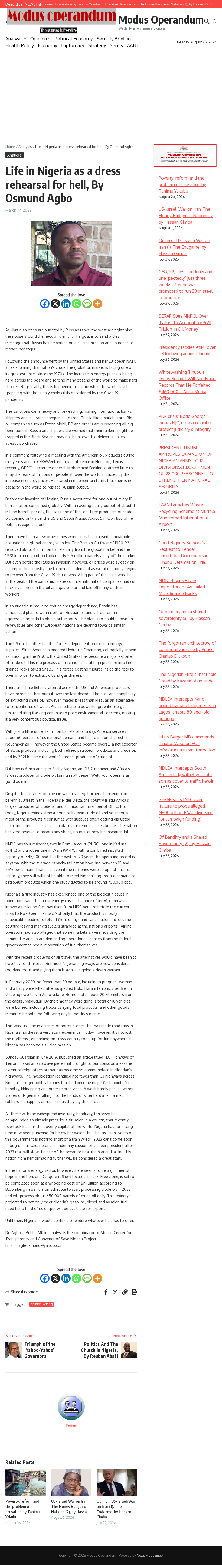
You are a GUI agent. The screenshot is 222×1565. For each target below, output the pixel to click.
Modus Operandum (161, 19)
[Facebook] (45, 303)
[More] (97, 303)
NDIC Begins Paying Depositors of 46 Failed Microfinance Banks (182, 587)
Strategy (97, 45)
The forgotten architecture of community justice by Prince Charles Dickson (187, 649)
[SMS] (87, 303)
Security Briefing (114, 38)
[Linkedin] (66, 303)
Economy (47, 45)
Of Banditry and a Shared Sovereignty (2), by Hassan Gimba (185, 843)
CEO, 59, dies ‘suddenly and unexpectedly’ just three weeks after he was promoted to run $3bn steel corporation (186, 284)
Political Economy (73, 38)
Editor (71, 1425)
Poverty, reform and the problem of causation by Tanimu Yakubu (22, 1509)
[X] (55, 303)
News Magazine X (150, 1555)
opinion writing (42, 1304)
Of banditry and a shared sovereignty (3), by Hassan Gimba (184, 618)
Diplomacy (72, 45)
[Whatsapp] (76, 303)
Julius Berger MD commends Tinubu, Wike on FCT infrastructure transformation (187, 743)
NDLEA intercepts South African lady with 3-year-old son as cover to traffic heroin (186, 774)
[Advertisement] (111, 90)
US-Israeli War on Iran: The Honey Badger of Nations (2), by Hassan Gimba (187, 215)
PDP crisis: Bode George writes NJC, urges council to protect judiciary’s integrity (186, 423)
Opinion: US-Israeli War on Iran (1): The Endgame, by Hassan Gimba (116, 1509)
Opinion (38, 38)
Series (116, 45)
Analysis (14, 38)
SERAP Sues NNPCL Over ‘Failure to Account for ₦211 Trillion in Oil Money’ (185, 322)
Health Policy (19, 45)
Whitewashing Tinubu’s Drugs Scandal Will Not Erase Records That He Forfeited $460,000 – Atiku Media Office (187, 385)
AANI (132, 45)
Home (10, 146)
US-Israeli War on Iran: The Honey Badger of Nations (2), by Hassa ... (70, 1506)
